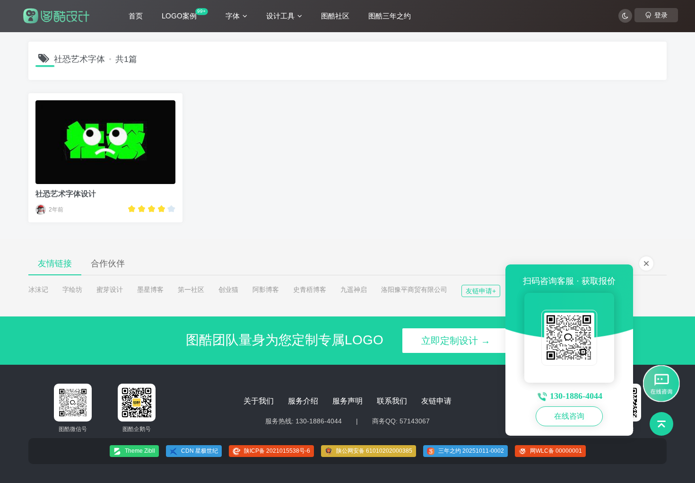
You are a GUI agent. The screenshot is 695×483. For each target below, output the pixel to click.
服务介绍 (303, 401)
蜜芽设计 (109, 289)
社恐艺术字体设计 (65, 194)
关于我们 (258, 401)
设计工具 (280, 16)
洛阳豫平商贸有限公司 (414, 289)
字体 (233, 16)
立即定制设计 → (455, 340)
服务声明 (347, 401)
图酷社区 (335, 16)
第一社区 (191, 289)
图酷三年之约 (389, 16)
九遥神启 (353, 289)
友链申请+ (481, 291)
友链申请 (436, 401)
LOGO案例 (184, 14)
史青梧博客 (309, 289)
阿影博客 (265, 289)
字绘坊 (72, 289)
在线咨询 (569, 416)
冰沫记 (38, 289)
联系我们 (392, 401)
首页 (136, 16)
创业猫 (228, 289)
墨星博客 (150, 289)
